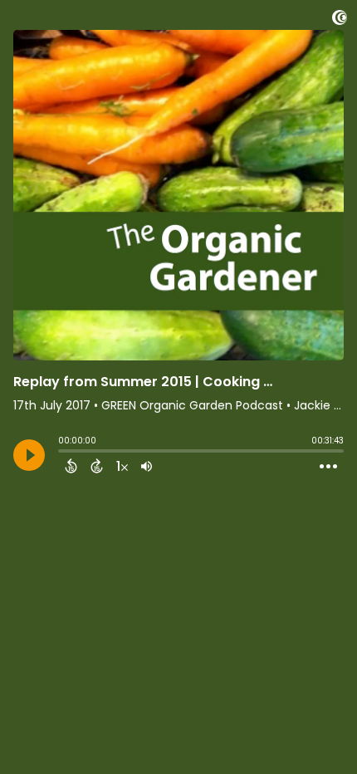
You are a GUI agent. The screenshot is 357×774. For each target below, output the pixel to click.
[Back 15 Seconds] (71, 466)
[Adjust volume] (146, 466)
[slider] (62, 452)
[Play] (29, 455)
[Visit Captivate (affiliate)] (339, 20)
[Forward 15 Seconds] (97, 466)
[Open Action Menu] (328, 467)
